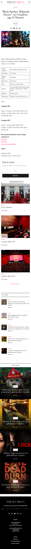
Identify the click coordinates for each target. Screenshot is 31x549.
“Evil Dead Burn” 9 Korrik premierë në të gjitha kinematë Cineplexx (15, 486)
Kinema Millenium (6, 207)
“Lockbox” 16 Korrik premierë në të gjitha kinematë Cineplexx (17, 351)
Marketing (15, 539)
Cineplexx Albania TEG (8, 242)
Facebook (4, 142)
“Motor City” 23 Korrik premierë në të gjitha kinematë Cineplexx (18, 339)
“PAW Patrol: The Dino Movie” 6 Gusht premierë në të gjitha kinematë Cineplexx (18, 328)
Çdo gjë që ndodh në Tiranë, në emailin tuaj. (14, 166)
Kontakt (15, 536)
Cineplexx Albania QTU (8, 276)
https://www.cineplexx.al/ (9, 144)
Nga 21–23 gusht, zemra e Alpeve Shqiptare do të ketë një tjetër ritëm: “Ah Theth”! (18, 303)
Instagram (4, 139)
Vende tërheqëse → (15, 283)
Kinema (15, 7)
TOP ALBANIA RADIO (15, 541)
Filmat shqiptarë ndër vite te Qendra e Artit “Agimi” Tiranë (18, 316)
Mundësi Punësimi (16, 543)
